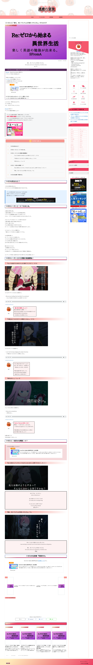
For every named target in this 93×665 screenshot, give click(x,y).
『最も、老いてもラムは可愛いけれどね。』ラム (24, 170)
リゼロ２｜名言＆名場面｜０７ (17, 165)
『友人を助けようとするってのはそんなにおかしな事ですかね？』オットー (30, 167)
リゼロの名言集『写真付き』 (16, 174)
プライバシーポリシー (84, 661)
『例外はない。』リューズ (19, 161)
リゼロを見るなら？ (14, 146)
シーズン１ (8, 79)
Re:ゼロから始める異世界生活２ (10, 597)
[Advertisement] (36, 607)
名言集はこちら (41, 560)
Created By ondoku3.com (9, 304)
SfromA (7, 72)
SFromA (6, 108)
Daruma (79, 51)
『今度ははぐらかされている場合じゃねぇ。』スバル (25, 158)
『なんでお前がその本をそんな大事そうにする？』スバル (26, 155)
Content (34, 141)
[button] (87, 37)
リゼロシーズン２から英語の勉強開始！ (19, 153)
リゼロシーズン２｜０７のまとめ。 (18, 149)
